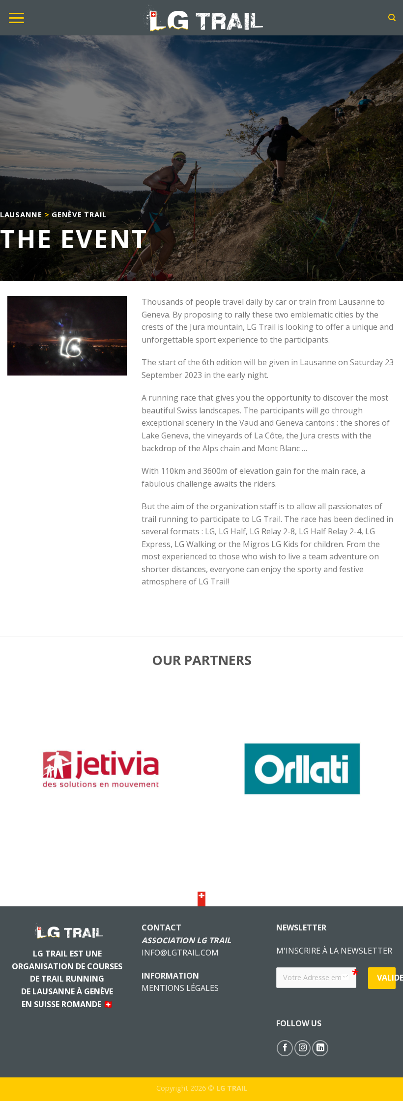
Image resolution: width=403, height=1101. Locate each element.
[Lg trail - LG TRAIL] (201, 17)
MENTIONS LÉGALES (180, 988)
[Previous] (20, 776)
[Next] (382, 776)
